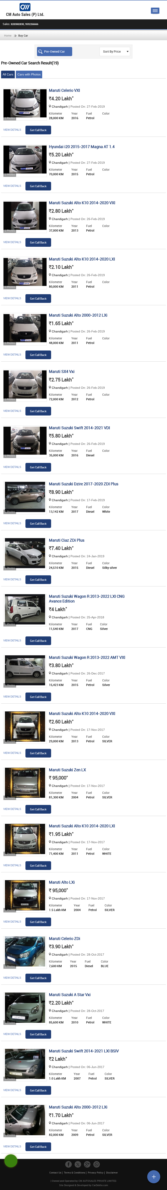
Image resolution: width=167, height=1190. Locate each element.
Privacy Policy (96, 1172)
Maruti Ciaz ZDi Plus (66, 540)
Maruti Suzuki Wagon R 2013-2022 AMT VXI (87, 657)
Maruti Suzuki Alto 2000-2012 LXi (78, 315)
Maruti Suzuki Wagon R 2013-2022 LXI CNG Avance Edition (87, 599)
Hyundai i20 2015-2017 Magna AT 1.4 (82, 146)
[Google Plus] (87, 1164)
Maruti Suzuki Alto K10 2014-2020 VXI (82, 202)
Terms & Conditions (74, 1172)
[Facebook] (68, 1164)
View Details (12, 129)
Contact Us (55, 1172)
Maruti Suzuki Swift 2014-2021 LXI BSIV (84, 1050)
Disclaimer (112, 1172)
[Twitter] (78, 1164)
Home (8, 35)
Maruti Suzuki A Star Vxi (70, 994)
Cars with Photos (29, 74)
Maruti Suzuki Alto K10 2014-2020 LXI (82, 259)
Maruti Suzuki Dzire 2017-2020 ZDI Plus (83, 483)
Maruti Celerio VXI (64, 90)
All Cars (8, 74)
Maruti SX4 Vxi (62, 371)
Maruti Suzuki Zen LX (67, 769)
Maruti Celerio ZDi (64, 938)
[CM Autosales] (85, 10)
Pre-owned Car (54, 51)
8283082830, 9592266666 (24, 24)
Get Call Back (38, 130)
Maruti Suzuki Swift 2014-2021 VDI (79, 427)
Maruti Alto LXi (62, 882)
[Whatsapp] (96, 1164)
